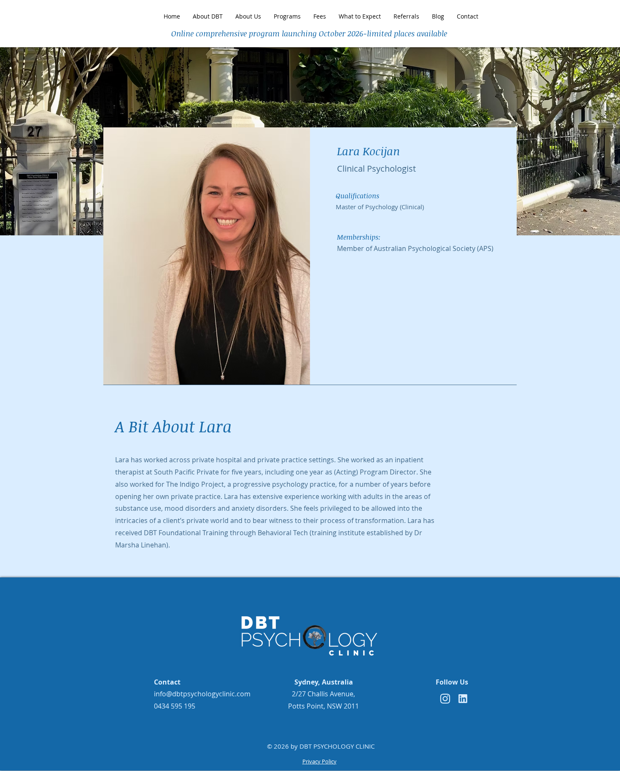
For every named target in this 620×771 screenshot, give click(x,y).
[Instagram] (445, 698)
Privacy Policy (319, 761)
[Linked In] (463, 698)
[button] (406, 16)
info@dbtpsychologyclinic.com (202, 693)
